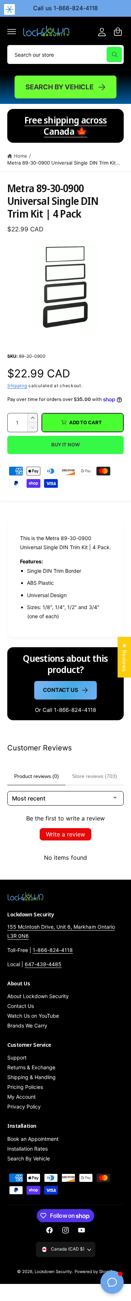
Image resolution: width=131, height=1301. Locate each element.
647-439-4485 (43, 964)
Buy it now (65, 444)
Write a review (65, 834)
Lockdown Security (53, 1271)
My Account (21, 1097)
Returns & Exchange (31, 1067)
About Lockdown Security (38, 996)
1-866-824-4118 (53, 950)
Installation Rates (27, 1149)
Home (20, 156)
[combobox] (65, 54)
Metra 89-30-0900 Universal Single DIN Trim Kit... (63, 163)
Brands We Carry (27, 1025)
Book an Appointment (33, 1139)
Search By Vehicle (59, 87)
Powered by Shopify (94, 1271)
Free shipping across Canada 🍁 (65, 126)
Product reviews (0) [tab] (36, 776)
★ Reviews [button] (124, 657)
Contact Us (60, 689)
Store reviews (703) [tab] (94, 776)
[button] (12, 32)
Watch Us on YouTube (33, 1016)
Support (17, 1057)
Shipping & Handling (31, 1077)
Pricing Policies (25, 1087)
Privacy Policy (24, 1106)
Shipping (17, 385)
